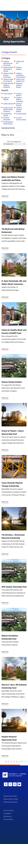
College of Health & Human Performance (8, 75)
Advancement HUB (10, 796)
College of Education (19, 68)
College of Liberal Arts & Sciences (8, 80)
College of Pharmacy (19, 104)
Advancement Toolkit (11, 799)
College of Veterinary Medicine (19, 109)
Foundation (7, 813)
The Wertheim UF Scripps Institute (8, 122)
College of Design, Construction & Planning (8, 69)
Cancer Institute (7, 93)
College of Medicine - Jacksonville (19, 99)
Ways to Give (7, 134)
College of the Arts (20, 62)
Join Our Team (9, 810)
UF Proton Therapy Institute (21, 118)
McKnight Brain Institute (7, 114)
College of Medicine (6, 98)
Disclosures (8, 816)
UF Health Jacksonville (6, 118)
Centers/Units (8, 127)
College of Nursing (8, 103)
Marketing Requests (10, 802)
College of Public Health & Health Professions (8, 109)
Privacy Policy (8, 819)
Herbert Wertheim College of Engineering (8, 85)
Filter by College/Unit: (14, 141)
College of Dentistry (19, 94)
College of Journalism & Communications (20, 75)
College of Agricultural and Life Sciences (7, 63)
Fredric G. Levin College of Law (20, 80)
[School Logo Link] (13, 775)
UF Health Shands (21, 113)
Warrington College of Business (19, 85)
